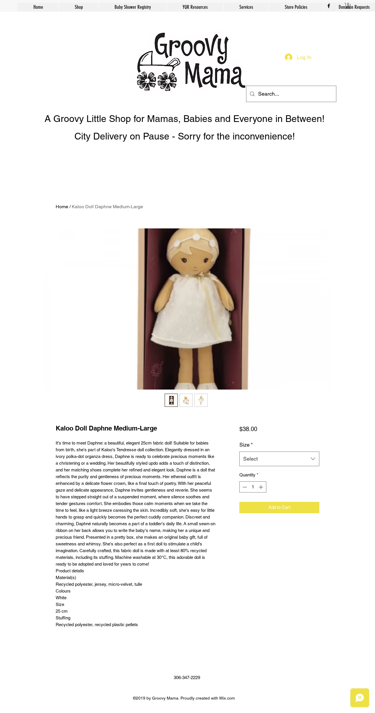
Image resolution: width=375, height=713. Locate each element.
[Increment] (261, 487)
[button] (348, 6)
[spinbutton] (253, 487)
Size (246, 445)
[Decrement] (244, 487)
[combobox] (279, 459)
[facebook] (329, 6)
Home (62, 206)
